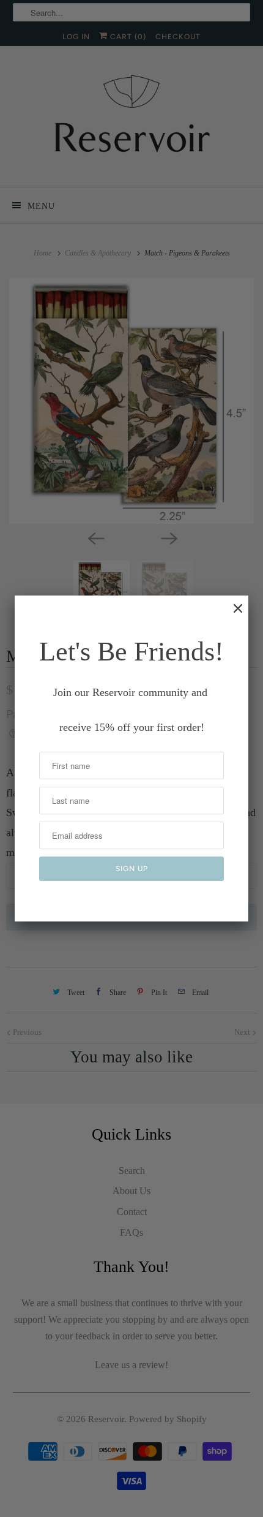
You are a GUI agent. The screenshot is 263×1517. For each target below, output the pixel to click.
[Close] (231, 614)
